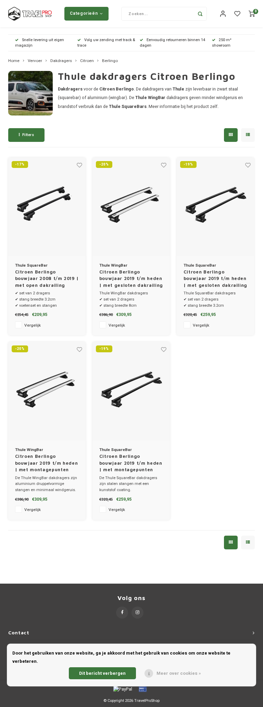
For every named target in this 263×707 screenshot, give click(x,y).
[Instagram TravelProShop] (137, 613)
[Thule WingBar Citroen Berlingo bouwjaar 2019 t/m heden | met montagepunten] (47, 391)
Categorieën (84, 13)
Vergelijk (32, 325)
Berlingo (110, 61)
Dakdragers (61, 61)
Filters (28, 135)
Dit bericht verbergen (102, 673)
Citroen (87, 61)
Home (14, 61)
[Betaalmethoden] (122, 688)
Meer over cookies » (178, 673)
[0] (252, 14)
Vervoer (35, 61)
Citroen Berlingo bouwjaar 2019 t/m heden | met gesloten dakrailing (131, 278)
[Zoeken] (200, 14)
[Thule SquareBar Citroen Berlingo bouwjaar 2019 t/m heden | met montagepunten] (131, 391)
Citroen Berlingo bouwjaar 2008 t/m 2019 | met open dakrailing (47, 278)
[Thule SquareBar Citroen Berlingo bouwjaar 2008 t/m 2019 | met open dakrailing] (47, 207)
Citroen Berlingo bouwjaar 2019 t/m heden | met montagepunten (46, 462)
